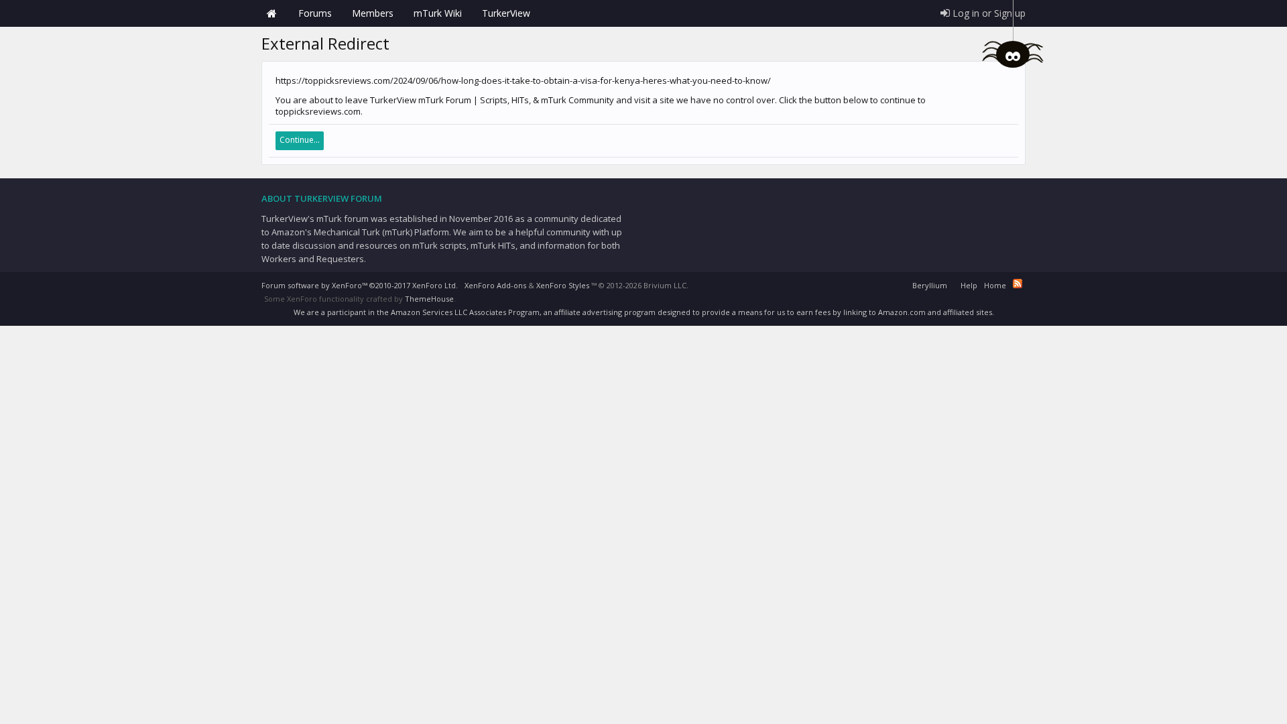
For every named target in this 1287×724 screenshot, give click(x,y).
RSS (1017, 283)
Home (271, 13)
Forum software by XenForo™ (359, 285)
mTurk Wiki (438, 13)
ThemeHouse (429, 299)
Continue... (300, 139)
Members (372, 13)
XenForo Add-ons (495, 285)
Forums (315, 13)
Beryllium (929, 285)
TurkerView (506, 13)
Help (969, 285)
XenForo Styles (562, 285)
